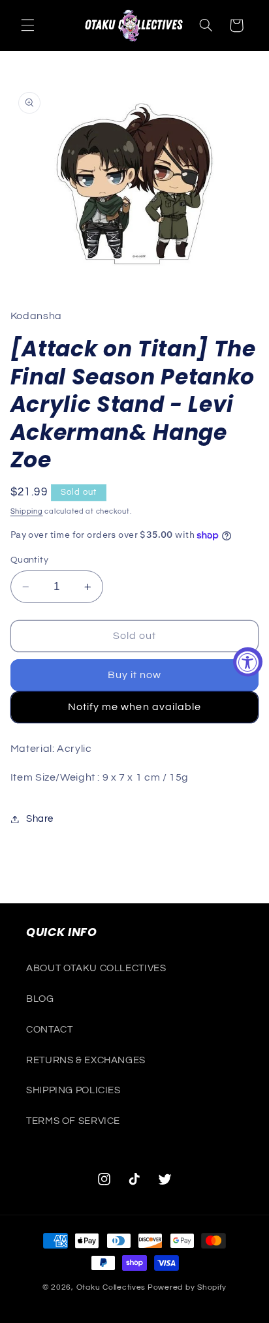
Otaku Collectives (111, 1287)
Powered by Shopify (187, 1287)
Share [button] (40, 819)
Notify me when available (134, 707)
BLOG (40, 999)
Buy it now (135, 675)
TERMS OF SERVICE (73, 1121)
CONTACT (49, 1030)
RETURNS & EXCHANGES (86, 1060)
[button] (27, 25)
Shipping (26, 511)
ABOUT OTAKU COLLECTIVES (96, 968)
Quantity (29, 560)
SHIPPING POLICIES (73, 1090)
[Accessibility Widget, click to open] (247, 661)
